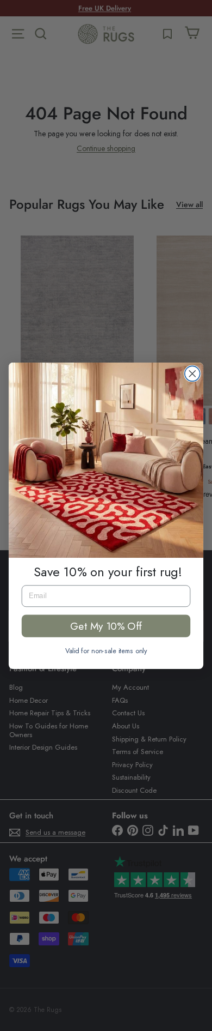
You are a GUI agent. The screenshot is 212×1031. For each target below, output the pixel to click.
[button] (106, 460)
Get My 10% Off (105, 625)
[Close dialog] (192, 373)
